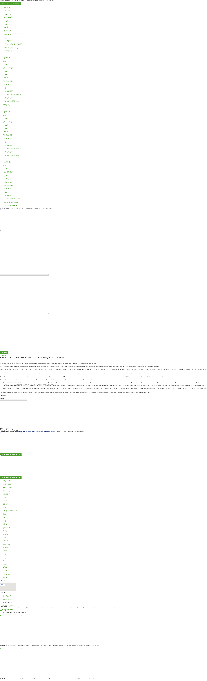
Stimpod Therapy (7, 34)
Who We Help (7, 7)
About (4, 6)
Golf (3, 513)
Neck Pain (6, 21)
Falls (4, 506)
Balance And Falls (8, 28)
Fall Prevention (6, 503)
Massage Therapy (6, 527)
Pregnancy (5, 550)
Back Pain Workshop (7, 487)
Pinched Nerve (6, 547)
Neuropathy (5, 534)
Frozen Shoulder (6, 511)
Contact (4, 46)
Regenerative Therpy (7, 551)
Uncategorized (6, 571)
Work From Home (6, 574)
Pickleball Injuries (8, 41)
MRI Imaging (5, 530)
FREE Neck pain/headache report (10, 510)
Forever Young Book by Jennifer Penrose (13, 43)
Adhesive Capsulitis (7, 480)
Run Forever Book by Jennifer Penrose (12, 44)
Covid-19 (4, 497)
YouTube (5, 577)
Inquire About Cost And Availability (11, 48)
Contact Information (8, 47)
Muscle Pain (5, 531)
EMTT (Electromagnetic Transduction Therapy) (14, 33)
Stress (4, 563)
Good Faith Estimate (6, 609)
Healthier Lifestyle (6, 516)
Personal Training (7, 14)
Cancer (4, 490)
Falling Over (5, 504)
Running (4, 554)
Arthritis (4, 483)
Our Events (5, 541)
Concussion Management (9, 16)
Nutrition (5, 537)
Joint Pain (5, 523)
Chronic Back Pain (6, 493)
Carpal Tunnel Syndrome (8, 491)
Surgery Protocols (7, 566)
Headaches (5, 514)
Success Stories (7, 10)
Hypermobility (6, 518)
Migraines (5, 528)
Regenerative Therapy (7, 30)
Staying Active (6, 561)
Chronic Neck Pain (7, 494)
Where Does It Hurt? (7, 18)
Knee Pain (6, 24)
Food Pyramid (6, 507)
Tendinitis (5, 567)
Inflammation (5, 520)
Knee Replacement (7, 526)
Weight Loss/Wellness (8, 17)
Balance (4, 488)
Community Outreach (7, 496)
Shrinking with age (7, 558)
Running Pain (7, 26)
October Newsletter (7, 538)
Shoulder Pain (7, 23)
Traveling (5, 570)
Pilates (4, 546)
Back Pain (6, 20)
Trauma (4, 568)
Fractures (5, 508)
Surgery (4, 564)
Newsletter (5, 536)
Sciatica (4, 556)
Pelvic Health (5, 543)
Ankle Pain (5, 481)
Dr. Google (5, 500)
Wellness (4, 573)
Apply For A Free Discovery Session (11, 51)
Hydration (5, 517)
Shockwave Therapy (8, 31)
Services (4, 11)
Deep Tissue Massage (7, 498)
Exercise (4, 501)
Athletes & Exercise (7, 484)
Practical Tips (5, 548)
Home (4, 4)
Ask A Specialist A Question (9, 50)
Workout (5, 576)
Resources (5, 36)
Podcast (5, 38)
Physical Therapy (7, 13)
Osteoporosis (6, 27)
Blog (5, 37)
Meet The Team (7, 8)
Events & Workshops (8, 40)
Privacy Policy (4, 611)
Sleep (4, 560)
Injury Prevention (6, 521)
